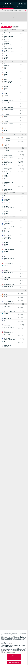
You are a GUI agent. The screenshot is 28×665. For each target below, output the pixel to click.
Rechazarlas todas (14, 658)
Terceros (10, 643)
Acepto (14, 655)
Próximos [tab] (15, 26)
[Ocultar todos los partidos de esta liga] (26, 30)
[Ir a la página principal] (7, 4)
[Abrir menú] (25, 4)
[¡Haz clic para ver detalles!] (13, 33)
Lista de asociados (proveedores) (8, 652)
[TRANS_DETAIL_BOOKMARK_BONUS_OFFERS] (19, 4)
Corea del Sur (14, 23)
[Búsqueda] (22, 4)
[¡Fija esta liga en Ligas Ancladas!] (17, 30)
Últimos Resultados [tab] (6, 26)
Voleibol (4, 23)
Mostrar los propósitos (14, 662)
